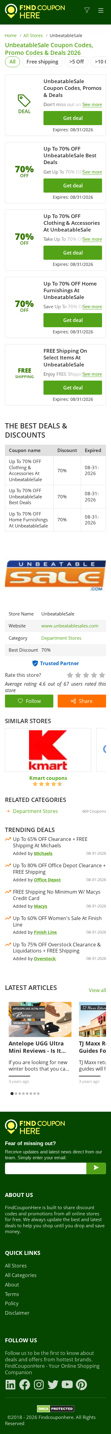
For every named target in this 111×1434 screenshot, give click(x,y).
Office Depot (47, 880)
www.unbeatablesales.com (69, 626)
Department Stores (61, 638)
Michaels (43, 853)
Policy (11, 1303)
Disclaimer (17, 1313)
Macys (40, 906)
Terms (12, 1294)
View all (97, 990)
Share (85, 701)
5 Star (101, 675)
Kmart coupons (48, 778)
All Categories (21, 1275)
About (12, 1285)
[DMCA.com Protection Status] (55, 1409)
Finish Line (45, 932)
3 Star (85, 675)
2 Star (77, 675)
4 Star (93, 675)
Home (11, 35)
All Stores (33, 35)
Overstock (45, 958)
